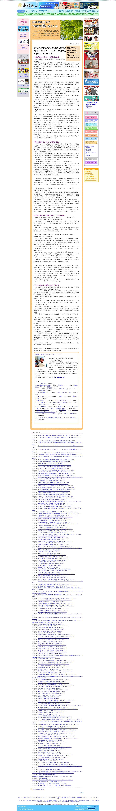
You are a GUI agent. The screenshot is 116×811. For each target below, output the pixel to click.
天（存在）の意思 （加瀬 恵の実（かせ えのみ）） (50, 631)
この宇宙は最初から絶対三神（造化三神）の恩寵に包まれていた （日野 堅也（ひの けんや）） (60, 501)
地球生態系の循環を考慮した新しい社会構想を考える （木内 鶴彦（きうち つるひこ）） (59, 738)
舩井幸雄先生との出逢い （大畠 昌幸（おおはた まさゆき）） (52, 681)
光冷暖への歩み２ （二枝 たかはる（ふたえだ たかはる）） (52, 652)
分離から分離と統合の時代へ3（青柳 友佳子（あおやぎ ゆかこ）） (54, 491)
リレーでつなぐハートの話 (84, 14)
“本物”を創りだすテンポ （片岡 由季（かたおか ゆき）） (51, 691)
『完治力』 (49, 387)
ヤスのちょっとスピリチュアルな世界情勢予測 (39, 14)
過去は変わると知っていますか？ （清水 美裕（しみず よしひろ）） (54, 755)
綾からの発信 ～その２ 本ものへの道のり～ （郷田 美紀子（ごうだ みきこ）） (57, 729)
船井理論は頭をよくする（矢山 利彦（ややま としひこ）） (52, 783)
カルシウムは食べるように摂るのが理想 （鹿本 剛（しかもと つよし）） (55, 717)
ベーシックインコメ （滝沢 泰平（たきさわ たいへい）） (51, 536)
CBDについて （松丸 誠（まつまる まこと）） (49, 549)
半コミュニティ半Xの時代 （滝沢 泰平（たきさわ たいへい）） (53, 537)
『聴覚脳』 (59, 406)
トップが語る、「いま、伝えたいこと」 (28, 797)
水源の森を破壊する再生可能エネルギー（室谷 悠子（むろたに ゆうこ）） (55, 472)
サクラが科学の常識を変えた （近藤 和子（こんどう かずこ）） (53, 703)
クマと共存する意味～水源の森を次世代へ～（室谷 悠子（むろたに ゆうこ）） (56, 473)
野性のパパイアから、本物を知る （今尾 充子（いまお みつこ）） (53, 726)
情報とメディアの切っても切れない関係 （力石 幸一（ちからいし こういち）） (57, 736)
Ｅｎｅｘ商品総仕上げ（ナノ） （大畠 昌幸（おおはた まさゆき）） (54, 679)
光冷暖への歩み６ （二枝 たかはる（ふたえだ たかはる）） (52, 645)
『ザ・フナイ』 (73, 417)
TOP (19, 797)
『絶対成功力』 (62, 389)
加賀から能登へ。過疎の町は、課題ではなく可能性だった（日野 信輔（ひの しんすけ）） (59, 435)
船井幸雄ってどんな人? (43, 11)
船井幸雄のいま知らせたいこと (33, 11)
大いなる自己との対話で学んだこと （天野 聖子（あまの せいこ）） (54, 686)
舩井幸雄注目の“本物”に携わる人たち (69, 797)
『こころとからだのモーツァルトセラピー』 (46, 414)
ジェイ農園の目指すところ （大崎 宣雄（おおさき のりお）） (52, 560)
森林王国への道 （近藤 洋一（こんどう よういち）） (50, 752)
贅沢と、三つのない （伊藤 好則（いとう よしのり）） (51, 639)
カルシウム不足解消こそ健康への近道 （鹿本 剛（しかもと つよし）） (55, 716)
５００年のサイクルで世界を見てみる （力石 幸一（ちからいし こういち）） (56, 735)
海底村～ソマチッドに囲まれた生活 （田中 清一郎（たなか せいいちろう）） (56, 634)
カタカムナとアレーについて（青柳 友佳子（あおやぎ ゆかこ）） (53, 468)
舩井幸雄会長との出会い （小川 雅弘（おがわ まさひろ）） (52, 601)
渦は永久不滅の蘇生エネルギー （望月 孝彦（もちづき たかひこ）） (54, 518)
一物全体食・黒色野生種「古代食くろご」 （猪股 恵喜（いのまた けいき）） (56, 574)
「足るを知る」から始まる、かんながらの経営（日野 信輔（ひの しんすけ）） (56, 440)
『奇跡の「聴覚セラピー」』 (45, 404)
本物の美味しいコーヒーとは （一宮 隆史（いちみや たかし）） (53, 525)
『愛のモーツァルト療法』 (42, 410)
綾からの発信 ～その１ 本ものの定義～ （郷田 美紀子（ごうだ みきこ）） (56, 731)
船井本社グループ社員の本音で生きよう (72, 801)
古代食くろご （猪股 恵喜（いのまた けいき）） (49, 572)
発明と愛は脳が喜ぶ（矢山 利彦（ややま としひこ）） (51, 781)
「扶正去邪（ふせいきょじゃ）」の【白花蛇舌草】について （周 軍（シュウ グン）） (58, 515)
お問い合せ (88, 108)
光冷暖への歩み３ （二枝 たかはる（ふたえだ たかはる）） (52, 650)
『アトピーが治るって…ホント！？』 (62, 400)
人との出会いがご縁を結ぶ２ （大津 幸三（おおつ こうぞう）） (53, 610)
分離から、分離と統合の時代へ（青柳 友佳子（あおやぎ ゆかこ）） (54, 494)
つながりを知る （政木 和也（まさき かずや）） (49, 695)
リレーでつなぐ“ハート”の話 (58, 801)
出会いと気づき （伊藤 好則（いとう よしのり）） (50, 643)
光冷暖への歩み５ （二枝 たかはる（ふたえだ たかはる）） (52, 646)
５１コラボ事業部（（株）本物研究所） (23, 75)
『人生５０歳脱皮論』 (40, 390)
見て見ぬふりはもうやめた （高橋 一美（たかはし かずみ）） (52, 532)
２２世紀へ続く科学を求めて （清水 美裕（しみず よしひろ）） (53, 757)
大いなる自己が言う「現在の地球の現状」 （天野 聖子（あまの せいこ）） (56, 684)
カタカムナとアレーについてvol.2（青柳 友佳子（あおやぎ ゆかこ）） (54, 466)
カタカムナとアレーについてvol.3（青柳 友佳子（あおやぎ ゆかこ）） (54, 465)
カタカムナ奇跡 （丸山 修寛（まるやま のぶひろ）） (50, 627)
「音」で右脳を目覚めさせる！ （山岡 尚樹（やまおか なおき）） (53, 665)
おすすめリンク (53, 11)
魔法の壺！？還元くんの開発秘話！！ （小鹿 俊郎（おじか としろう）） (55, 541)
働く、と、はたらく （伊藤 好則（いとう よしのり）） (51, 641)
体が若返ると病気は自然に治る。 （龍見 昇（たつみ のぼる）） (53, 707)
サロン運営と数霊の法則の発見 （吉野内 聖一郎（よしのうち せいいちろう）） (57, 584)
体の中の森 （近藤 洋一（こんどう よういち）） (49, 750)
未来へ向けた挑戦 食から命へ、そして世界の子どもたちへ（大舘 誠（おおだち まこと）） (59, 453)
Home (22, 11)
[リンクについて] (95, 806)
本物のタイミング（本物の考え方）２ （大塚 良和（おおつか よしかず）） (56, 497)
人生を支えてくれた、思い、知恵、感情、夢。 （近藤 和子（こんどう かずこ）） (57, 700)
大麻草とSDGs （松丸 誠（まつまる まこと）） (49, 551)
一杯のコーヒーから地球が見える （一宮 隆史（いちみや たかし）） (54, 527)
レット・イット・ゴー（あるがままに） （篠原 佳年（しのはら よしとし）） (56, 660)
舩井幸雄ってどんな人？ (41, 797)
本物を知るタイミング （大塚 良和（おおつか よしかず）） (52, 499)
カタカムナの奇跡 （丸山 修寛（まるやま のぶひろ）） (51, 624)
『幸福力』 (60, 396)
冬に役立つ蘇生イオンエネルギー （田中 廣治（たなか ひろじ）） (53, 577)
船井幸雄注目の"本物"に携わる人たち (70, 11)
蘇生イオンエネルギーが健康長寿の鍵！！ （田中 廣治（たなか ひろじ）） (56, 579)
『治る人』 (38, 389)
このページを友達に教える (38, 789)
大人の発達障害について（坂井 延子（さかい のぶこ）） (51, 480)
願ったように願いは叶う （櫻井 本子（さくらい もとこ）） (52, 555)
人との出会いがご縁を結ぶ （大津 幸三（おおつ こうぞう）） (52, 612)
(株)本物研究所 (88, 173)
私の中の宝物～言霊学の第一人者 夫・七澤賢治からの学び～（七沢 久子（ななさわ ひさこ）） (60, 477)
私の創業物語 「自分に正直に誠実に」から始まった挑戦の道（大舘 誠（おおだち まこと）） (60, 454)
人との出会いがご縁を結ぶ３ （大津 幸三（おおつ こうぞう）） (53, 608)
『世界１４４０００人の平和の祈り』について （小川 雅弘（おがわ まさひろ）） (57, 598)
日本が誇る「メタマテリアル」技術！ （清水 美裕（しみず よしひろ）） (55, 754)
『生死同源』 (50, 389)
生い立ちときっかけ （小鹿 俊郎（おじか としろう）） (51, 542)
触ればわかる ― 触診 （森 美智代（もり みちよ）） (51, 743)
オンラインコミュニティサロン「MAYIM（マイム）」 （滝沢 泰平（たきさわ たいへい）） (59, 534)
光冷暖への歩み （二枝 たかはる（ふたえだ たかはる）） (51, 653)
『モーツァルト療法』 (40, 406)
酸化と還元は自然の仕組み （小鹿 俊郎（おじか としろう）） (52, 539)
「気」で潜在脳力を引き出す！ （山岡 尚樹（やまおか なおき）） (53, 664)
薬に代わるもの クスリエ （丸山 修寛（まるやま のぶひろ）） (53, 626)
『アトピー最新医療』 (40, 402)
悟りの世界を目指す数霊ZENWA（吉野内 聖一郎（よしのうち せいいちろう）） (57, 487)
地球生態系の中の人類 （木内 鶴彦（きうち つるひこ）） (51, 741)
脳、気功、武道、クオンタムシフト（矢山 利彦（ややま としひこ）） (54, 785)
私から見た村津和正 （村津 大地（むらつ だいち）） (50, 565)
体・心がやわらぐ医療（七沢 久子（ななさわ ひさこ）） (51, 478)
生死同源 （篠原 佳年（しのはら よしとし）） (49, 658)
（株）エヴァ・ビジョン (90, 180)
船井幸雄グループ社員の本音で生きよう (93, 14)
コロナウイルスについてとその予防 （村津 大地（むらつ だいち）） (54, 568)
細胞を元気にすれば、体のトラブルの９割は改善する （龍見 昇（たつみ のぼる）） (58, 709)
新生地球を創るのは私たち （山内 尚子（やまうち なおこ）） (52, 667)
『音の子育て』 (62, 410)
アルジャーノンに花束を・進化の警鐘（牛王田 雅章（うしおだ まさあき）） (56, 459)
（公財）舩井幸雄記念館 (90, 178)
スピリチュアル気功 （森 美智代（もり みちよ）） (50, 745)
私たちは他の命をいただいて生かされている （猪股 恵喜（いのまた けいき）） (57, 570)
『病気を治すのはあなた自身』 (43, 385)
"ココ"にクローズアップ (92, 11)
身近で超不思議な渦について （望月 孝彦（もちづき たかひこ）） (53, 520)
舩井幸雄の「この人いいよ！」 (83, 797)
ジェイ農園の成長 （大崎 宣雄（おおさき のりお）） (50, 561)
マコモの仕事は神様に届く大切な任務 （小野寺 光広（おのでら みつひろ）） (56, 603)
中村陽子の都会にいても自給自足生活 (51, 14)
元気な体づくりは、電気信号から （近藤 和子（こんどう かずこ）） (54, 702)
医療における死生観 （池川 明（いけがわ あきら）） (50, 759)
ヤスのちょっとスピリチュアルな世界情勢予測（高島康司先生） (30, 800)
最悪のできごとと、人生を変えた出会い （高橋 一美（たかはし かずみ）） (56, 530)
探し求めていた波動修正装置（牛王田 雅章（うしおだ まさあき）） (54, 461)
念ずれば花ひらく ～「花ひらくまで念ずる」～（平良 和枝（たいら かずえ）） (57, 764)
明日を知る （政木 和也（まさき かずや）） (48, 696)
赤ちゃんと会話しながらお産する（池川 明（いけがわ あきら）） (53, 762)
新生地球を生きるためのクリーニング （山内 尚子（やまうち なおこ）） (55, 669)
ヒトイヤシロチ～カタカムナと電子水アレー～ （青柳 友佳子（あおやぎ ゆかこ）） (58, 511)
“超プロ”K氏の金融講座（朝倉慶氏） (50, 800)
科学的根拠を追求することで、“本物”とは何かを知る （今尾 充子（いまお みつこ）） (58, 724)
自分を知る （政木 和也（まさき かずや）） (48, 698)
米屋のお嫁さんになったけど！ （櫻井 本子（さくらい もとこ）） (53, 556)
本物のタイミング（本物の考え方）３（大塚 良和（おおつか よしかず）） (55, 496)
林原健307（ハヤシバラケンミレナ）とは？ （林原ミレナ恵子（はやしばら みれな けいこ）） (60, 548)
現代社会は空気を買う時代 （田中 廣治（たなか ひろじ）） (52, 575)
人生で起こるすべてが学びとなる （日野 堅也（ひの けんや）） (53, 503)
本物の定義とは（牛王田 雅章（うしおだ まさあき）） (51, 463)
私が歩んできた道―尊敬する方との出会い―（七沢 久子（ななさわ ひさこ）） (56, 475)
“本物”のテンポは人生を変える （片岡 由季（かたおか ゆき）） (53, 690)
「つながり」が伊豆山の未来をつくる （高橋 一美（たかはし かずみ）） (55, 529)
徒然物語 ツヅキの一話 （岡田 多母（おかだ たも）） (51, 712)
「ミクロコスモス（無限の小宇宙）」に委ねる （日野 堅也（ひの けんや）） (56, 504)
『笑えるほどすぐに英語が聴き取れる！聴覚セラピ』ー (49, 417)
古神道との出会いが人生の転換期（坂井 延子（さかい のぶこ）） (53, 482)
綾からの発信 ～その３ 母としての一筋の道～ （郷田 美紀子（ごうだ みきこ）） (58, 728)
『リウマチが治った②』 (41, 383)
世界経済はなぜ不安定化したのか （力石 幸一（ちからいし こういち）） (55, 733)
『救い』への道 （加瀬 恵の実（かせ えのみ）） (49, 632)
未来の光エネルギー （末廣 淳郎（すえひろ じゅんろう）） (52, 672)
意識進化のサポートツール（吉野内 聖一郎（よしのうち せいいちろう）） (55, 485)
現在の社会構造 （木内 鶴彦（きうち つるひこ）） (50, 740)
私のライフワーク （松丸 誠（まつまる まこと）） (50, 553)
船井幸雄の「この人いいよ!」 (80, 11)
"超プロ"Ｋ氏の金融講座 (25, 14)
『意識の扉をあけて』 (40, 400)
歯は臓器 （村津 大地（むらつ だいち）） (48, 567)
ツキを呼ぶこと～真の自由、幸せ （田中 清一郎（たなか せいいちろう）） (56, 636)
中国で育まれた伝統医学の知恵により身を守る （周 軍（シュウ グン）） (55, 517)
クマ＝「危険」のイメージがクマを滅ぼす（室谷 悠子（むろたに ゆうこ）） (56, 470)
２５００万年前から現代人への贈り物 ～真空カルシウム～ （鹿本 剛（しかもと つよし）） (60, 719)
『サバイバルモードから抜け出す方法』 (62, 402)
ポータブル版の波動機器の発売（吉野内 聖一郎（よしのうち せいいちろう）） (56, 489)
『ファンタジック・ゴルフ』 (42, 396)
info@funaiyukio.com (57, 804)
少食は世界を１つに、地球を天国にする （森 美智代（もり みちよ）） (55, 747)
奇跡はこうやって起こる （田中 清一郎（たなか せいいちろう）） (53, 638)
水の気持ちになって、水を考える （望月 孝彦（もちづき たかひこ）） (55, 522)
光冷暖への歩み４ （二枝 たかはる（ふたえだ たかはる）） (52, 648)
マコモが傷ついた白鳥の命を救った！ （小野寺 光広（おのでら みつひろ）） (56, 607)
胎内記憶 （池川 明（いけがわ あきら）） (48, 760)
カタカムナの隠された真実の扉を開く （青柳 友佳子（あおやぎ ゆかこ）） (56, 506)
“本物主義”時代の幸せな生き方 (62, 14)
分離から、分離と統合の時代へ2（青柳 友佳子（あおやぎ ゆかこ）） (54, 492)
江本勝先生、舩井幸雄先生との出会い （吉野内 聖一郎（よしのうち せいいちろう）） (58, 586)
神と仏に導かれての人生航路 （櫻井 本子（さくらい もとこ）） (53, 558)
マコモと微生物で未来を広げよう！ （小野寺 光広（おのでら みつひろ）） (56, 605)
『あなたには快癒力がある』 (42, 392)
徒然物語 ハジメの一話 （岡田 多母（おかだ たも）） (51, 714)
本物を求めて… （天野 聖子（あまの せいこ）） (49, 688)
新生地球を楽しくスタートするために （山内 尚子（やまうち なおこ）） (55, 671)
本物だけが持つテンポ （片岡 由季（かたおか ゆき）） (51, 693)
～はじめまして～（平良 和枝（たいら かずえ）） (50, 769)
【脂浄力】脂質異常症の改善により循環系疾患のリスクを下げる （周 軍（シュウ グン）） (59, 513)
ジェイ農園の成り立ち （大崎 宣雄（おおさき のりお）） (51, 563)
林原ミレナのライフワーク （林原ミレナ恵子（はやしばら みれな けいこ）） (56, 546)
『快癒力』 (60, 385)
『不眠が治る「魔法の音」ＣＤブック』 (59, 408)
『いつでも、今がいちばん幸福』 (63, 392)
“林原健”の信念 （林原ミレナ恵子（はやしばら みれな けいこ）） (53, 544)
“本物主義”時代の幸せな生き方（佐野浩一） (82, 800)
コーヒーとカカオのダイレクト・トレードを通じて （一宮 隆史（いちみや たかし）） (58, 523)
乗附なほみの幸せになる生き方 (74, 14)
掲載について (89, 106)
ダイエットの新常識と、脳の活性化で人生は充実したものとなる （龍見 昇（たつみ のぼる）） (60, 705)
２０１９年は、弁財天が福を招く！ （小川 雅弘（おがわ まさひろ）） (55, 600)
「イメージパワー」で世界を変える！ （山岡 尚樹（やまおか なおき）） (55, 662)
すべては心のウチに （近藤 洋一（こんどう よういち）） (51, 748)
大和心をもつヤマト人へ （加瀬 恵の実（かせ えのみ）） (51, 629)
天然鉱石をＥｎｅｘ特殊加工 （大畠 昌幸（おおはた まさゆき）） (53, 683)
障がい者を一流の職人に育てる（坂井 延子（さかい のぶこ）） (53, 484)
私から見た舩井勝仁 (61, 11)
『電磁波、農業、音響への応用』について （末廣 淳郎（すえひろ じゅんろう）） (57, 674)
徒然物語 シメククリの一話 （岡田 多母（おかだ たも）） (52, 710)
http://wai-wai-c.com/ (59, 377)
